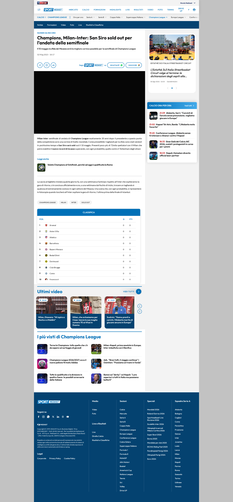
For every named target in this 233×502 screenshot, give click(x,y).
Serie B (123, 422)
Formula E (124, 454)
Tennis (122, 478)
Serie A (123, 417)
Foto (94, 413)
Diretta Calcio (98, 436)
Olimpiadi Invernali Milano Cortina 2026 (156, 429)
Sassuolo (178, 474)
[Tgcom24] (42, 3)
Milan (177, 454)
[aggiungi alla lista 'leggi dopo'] (47, 65)
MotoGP (123, 458)
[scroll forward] (140, 311)
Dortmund (54, 261)
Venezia (178, 486)
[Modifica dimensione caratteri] (53, 65)
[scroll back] (140, 306)
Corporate (41, 458)
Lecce (177, 450)
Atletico (53, 237)
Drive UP (123, 490)
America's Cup (126, 470)
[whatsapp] (48, 416)
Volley (122, 486)
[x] (53, 416)
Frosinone (179, 430)
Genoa (178, 434)
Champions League (128, 430)
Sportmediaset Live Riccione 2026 (155, 418)
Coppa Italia (125, 426)
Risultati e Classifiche (100, 440)
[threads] (62, 416)
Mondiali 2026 (153, 409)
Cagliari (178, 417)
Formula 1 (124, 450)
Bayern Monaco (56, 249)
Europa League (126, 434)
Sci (121, 482)
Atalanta (178, 409)
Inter (177, 438)
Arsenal (53, 225)
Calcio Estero (125, 442)
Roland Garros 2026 (156, 413)
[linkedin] (58, 416)
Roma (177, 470)
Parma (178, 466)
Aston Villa (54, 231)
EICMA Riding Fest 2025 (157, 447)
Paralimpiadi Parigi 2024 (157, 451)
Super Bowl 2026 (154, 434)
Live (93, 432)
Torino (177, 478)
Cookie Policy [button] (69, 458)
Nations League (126, 474)
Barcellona (54, 243)
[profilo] (194, 9)
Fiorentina (179, 426)
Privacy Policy (55, 458)
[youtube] (67, 416)
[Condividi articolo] (40, 65)
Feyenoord (54, 279)
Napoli (177, 462)
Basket (122, 466)
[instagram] (43, 416)
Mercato (123, 413)
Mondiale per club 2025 (157, 443)
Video (94, 409)
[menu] (39, 9)
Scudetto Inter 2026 (155, 424)
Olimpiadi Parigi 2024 (156, 455)
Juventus (178, 442)
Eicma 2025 (152, 439)
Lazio (177, 446)
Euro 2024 (151, 459)
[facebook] (38, 416)
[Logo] (53, 9)
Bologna (178, 413)
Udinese (178, 482)
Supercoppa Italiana (128, 446)
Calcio (122, 409)
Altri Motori (124, 462)
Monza (178, 458)
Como (52, 273)
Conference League (128, 438)
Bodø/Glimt (54, 255)
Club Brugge (55, 267)
